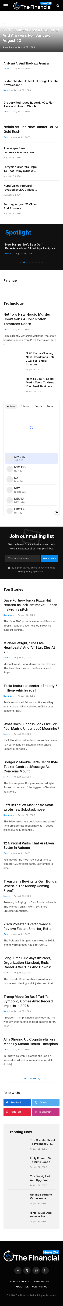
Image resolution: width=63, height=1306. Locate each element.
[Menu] (6, 6)
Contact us (39, 1287)
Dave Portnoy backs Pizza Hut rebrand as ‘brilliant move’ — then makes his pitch (30, 604)
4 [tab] (30, 262)
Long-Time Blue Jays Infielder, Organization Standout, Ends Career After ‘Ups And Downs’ (27, 962)
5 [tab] (32, 262)
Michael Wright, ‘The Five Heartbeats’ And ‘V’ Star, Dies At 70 (29, 647)
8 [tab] (41, 262)
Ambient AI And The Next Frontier (26, 63)
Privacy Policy (25, 571)
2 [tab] (24, 262)
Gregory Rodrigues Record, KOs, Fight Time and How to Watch (29, 104)
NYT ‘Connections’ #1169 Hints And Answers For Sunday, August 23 (30, 35)
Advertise (22, 1287)
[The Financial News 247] (32, 5)
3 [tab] (27, 262)
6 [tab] (35, 262)
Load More (29, 1078)
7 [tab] (38, 262)
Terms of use (40, 1281)
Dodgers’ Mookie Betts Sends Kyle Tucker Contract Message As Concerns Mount (31, 766)
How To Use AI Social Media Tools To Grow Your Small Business (40, 382)
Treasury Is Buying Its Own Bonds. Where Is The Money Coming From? (30, 886)
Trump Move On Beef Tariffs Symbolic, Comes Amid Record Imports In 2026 (28, 1001)
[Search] (57, 6)
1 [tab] (21, 262)
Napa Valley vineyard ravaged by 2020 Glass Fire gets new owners (19, 189)
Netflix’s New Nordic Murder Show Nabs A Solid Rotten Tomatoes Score (27, 319)
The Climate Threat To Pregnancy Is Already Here (42, 1143)
